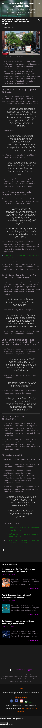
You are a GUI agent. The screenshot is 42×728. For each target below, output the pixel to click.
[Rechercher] (39, 4)
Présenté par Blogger (22, 670)
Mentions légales (21, 697)
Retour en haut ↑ (21, 711)
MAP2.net (35, 708)
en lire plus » (34, 589)
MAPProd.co (26, 708)
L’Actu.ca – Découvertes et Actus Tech (21, 4)
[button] (39, 20)
